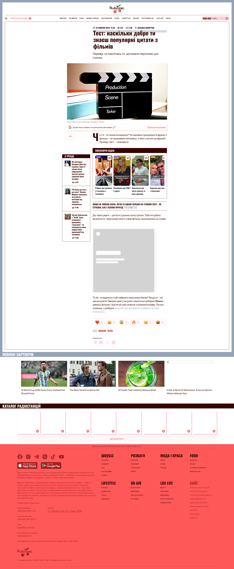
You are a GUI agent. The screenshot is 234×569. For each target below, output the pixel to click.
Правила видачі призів (199, 507)
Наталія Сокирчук (146, 28)
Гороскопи (135, 468)
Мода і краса (92, 18)
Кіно (82, 18)
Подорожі (105, 499)
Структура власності (199, 491)
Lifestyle (126, 18)
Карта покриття (167, 499)
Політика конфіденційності (201, 495)
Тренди (163, 468)
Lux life (160, 18)
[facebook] (101, 342)
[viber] (113, 342)
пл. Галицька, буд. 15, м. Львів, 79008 (65, 511)
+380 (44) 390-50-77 (26, 519)
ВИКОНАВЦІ (135, 491)
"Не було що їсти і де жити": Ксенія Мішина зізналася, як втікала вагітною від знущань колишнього (79, 197)
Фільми (102, 331)
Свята (133, 472)
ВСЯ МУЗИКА (135, 488)
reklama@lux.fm (24, 535)
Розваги (73, 18)
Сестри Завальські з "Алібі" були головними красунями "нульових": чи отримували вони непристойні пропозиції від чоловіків (79, 224)
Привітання (106, 491)
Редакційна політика (198, 503)
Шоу (103, 468)
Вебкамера (164, 495)
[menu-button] (6, 18)
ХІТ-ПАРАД (135, 499)
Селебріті (105, 464)
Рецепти (193, 460)
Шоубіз (63, 18)
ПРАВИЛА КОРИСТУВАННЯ (199, 488)
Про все (104, 488)
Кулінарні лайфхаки (198, 468)
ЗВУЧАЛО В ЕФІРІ (137, 495)
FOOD (116, 18)
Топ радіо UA (147, 18)
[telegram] (95, 342)
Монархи (105, 460)
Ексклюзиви (106, 472)
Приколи (134, 460)
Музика (104, 475)
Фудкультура (195, 472)
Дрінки (192, 464)
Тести (110, 331)
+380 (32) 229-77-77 (26, 511)
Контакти (194, 510)
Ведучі (163, 488)
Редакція (193, 518)
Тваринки (135, 464)
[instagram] (28, 457)
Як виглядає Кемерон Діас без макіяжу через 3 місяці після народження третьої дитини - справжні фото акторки (79, 170)
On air (136, 18)
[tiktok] (53, 457)
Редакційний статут (198, 499)
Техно (103, 495)
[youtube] (61, 457)
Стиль (163, 464)
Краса (162, 460)
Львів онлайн (165, 503)
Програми (164, 491)
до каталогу (117, 439)
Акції (168, 18)
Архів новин (195, 514)
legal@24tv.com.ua (25, 527)
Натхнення (106, 18)
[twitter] (107, 342)
